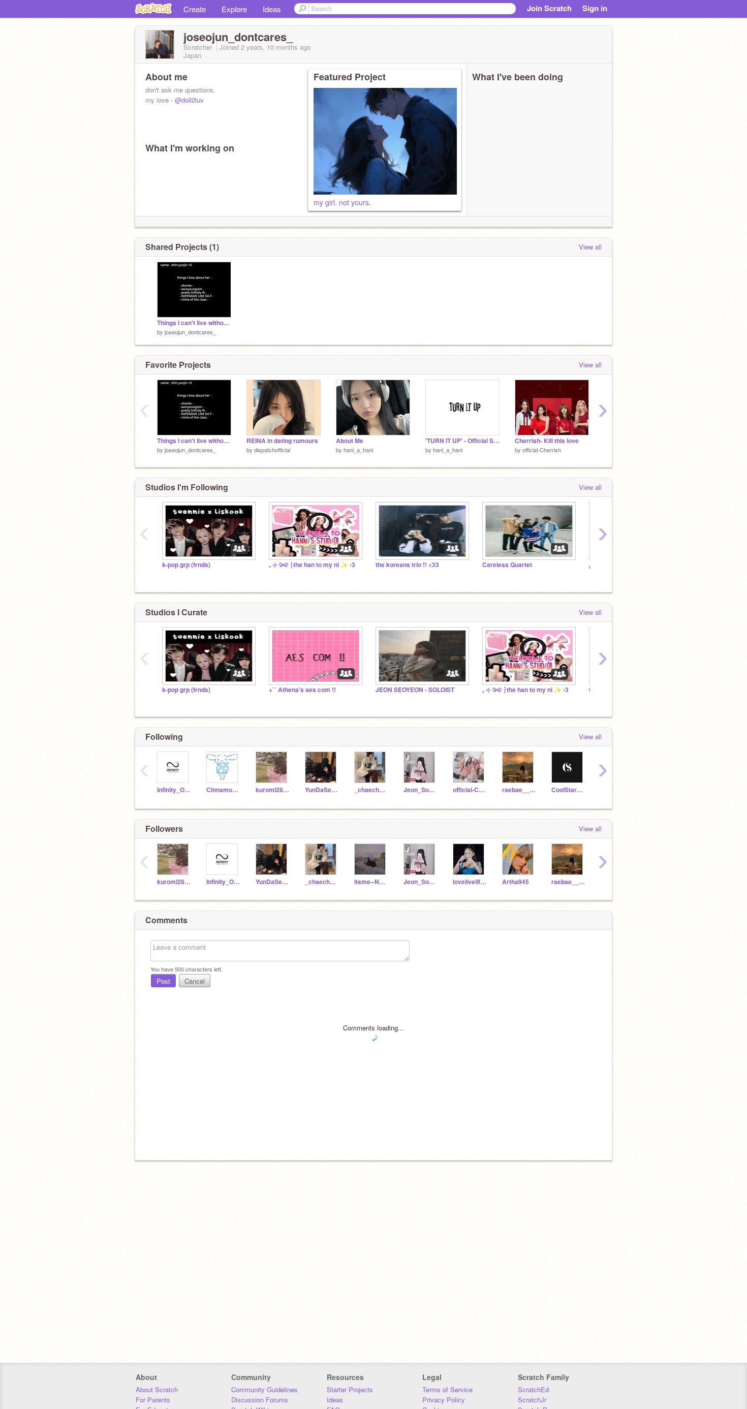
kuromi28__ (273, 790)
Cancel (194, 981)
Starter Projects (350, 1389)
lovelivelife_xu (470, 882)
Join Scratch (549, 8)
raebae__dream (519, 790)
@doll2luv (189, 100)
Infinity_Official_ (174, 790)
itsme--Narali (371, 882)
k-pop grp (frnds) (186, 564)
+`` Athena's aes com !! (302, 689)
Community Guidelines (264, 1389)
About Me (349, 440)
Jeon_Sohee (420, 790)
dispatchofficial (272, 450)
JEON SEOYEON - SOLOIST (415, 689)
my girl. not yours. (342, 202)
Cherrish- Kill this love (547, 440)
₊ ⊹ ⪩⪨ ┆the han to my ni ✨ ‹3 (312, 564)
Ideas (272, 9)
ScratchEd (533, 1389)
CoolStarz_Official (568, 790)
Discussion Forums (259, 1399)
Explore (234, 9)
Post (163, 981)
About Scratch (157, 1389)
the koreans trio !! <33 (407, 564)
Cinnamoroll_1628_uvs (223, 790)
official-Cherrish (541, 450)
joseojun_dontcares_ (190, 332)
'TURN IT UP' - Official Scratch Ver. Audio (462, 440)
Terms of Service (447, 1389)
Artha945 (515, 882)
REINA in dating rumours (282, 440)
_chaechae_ (371, 790)
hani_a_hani (358, 450)
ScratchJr (532, 1399)
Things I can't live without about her (194, 323)
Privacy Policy (443, 1399)
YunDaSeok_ (322, 790)
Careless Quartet (507, 564)
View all (590, 247)
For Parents (153, 1399)
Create (194, 9)
